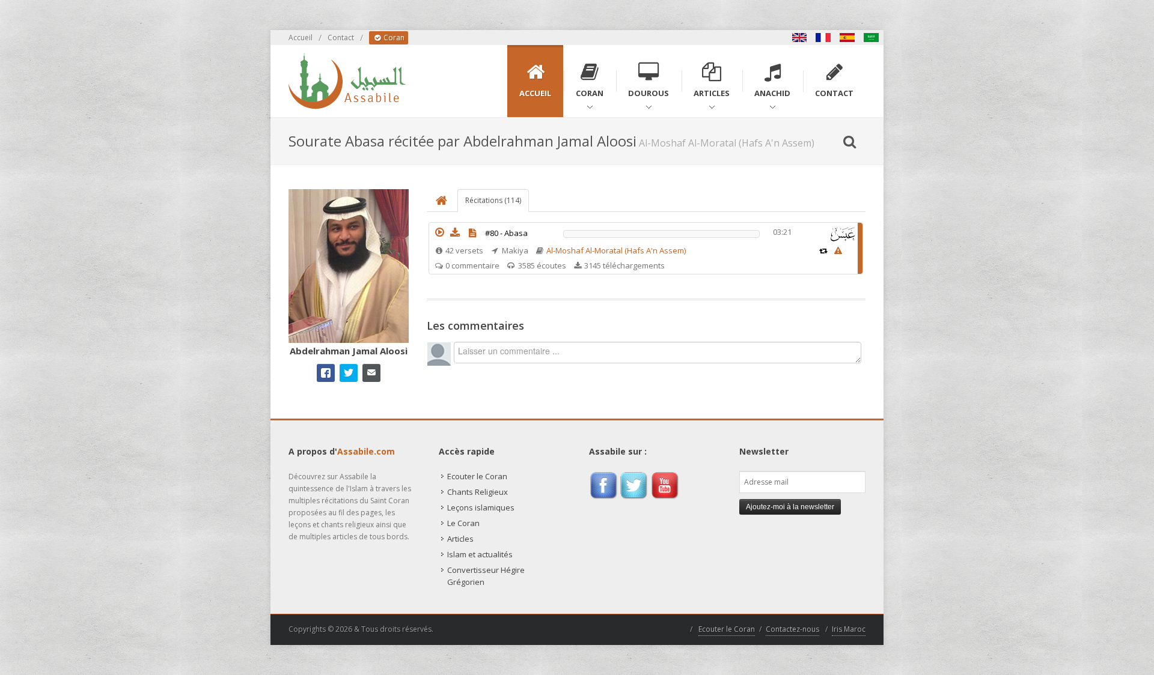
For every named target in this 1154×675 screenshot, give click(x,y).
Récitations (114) (493, 200)
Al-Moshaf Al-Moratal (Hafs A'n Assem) (616, 250)
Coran (393, 37)
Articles (460, 538)
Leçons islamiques (480, 507)
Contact (341, 37)
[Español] (847, 37)
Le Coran (463, 523)
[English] (799, 37)
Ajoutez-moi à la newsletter (790, 507)
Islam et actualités (480, 554)
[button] (439, 232)
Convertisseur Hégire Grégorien (486, 576)
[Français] (823, 37)
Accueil (300, 37)
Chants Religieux (477, 491)
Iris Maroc (849, 629)
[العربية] (871, 37)
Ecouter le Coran (477, 476)
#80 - (506, 233)
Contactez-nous (792, 629)
